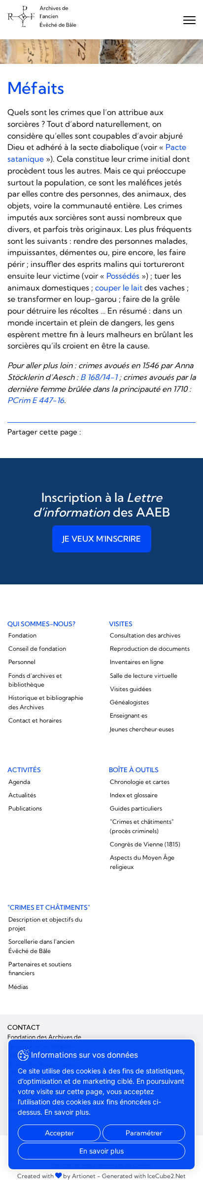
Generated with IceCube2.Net (144, 1176)
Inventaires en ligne (137, 661)
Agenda (19, 781)
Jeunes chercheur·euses (142, 729)
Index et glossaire (134, 795)
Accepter (59, 1132)
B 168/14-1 (98, 377)
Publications (25, 808)
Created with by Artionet (56, 1176)
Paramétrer (144, 1132)
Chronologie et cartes (139, 781)
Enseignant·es (128, 715)
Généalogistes (129, 702)
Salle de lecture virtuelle (143, 675)
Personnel (21, 661)
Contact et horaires (35, 720)
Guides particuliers (136, 808)
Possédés (122, 276)
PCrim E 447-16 (35, 400)
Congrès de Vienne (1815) (145, 844)
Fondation (22, 635)
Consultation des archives (145, 635)
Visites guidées (130, 689)
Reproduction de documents (150, 648)
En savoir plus (101, 1151)
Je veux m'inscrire (102, 539)
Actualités (22, 795)
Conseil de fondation (37, 648)
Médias (18, 986)
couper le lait (118, 287)
